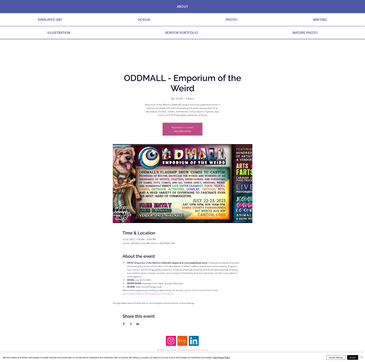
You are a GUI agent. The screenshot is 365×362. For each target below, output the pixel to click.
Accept (353, 357)
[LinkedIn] (194, 341)
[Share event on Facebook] (123, 324)
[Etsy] (182, 341)
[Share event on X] (130, 324)
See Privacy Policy (221, 357)
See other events (182, 130)
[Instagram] (171, 341)
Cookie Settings (336, 357)
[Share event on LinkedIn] (137, 324)
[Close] (361, 357)
